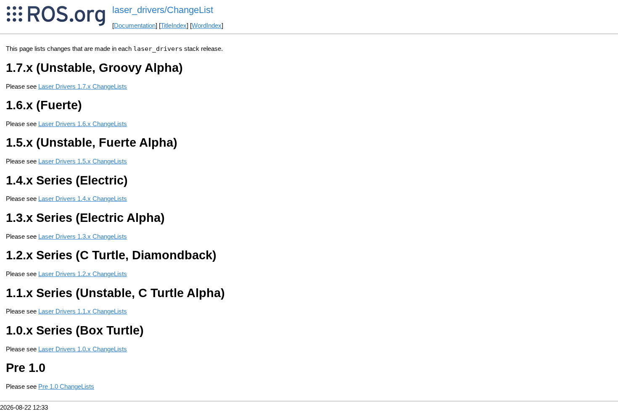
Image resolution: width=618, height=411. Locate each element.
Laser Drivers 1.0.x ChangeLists (82, 349)
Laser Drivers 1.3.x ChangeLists (82, 236)
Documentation (135, 25)
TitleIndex (174, 25)
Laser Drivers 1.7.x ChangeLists (82, 86)
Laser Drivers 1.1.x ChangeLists (82, 311)
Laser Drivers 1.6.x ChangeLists (82, 124)
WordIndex (207, 25)
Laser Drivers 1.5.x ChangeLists (82, 161)
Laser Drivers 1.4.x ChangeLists (82, 198)
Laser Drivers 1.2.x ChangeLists (82, 274)
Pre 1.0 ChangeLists (66, 386)
